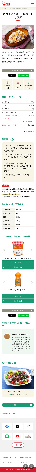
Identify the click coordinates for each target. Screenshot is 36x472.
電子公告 (5, 457)
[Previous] (4, 250)
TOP (5, 8)
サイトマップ (13, 457)
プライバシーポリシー (9, 462)
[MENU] (32, 3)
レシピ (9, 8)
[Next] (31, 250)
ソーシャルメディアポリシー (25, 462)
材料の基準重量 (29, 131)
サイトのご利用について (26, 457)
